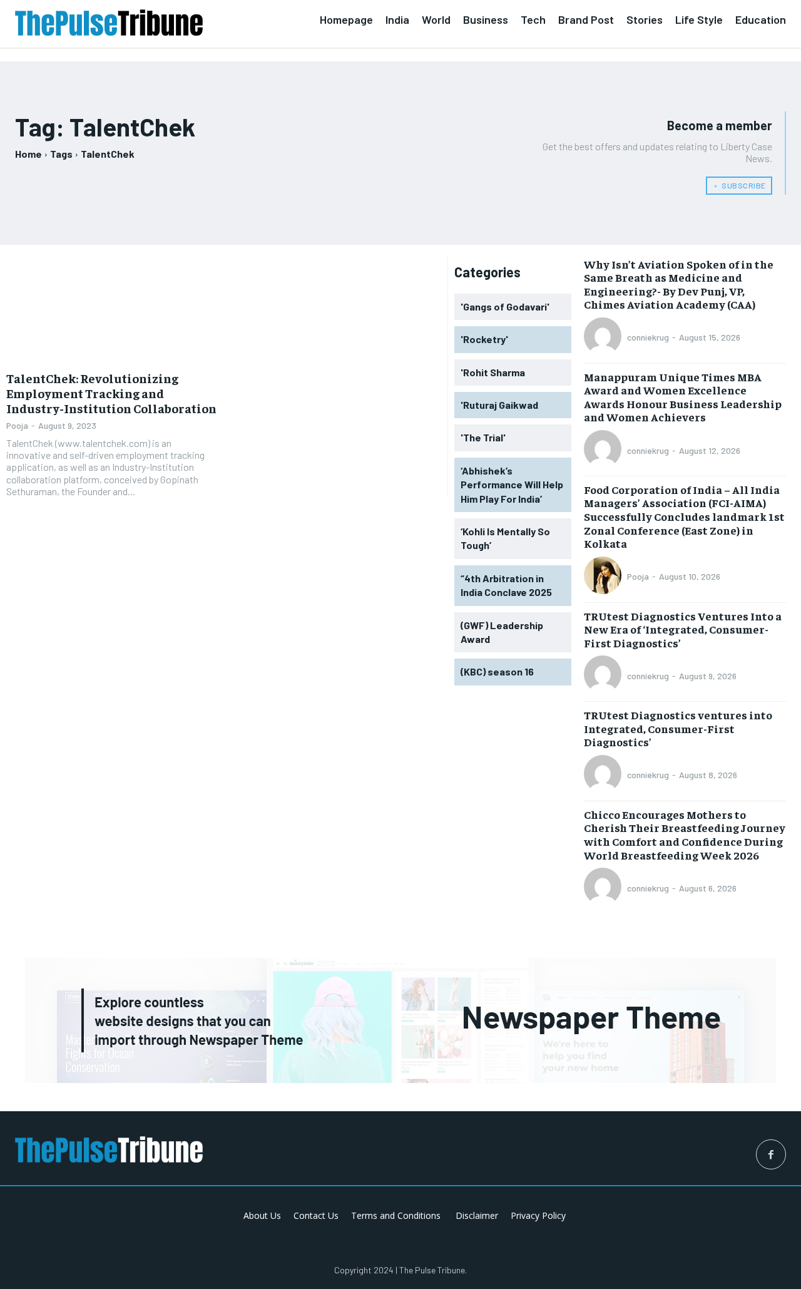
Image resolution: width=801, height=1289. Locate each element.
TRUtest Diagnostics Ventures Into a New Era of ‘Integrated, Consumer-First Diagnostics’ (683, 629)
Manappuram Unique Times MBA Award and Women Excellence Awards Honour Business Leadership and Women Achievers (683, 396)
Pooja (17, 425)
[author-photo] (604, 337)
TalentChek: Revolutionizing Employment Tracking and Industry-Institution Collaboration (111, 393)
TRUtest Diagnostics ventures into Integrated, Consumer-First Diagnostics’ (678, 728)
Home (28, 154)
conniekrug (648, 337)
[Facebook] (771, 1154)
